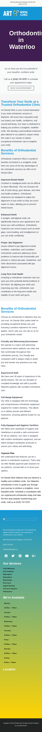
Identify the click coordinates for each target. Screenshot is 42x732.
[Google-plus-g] (34, 556)
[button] (38, 13)
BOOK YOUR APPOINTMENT (21, 88)
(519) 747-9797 (8, 544)
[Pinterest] (20, 556)
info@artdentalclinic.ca (10, 549)
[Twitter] (13, 556)
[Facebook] (6, 556)
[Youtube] (27, 556)
